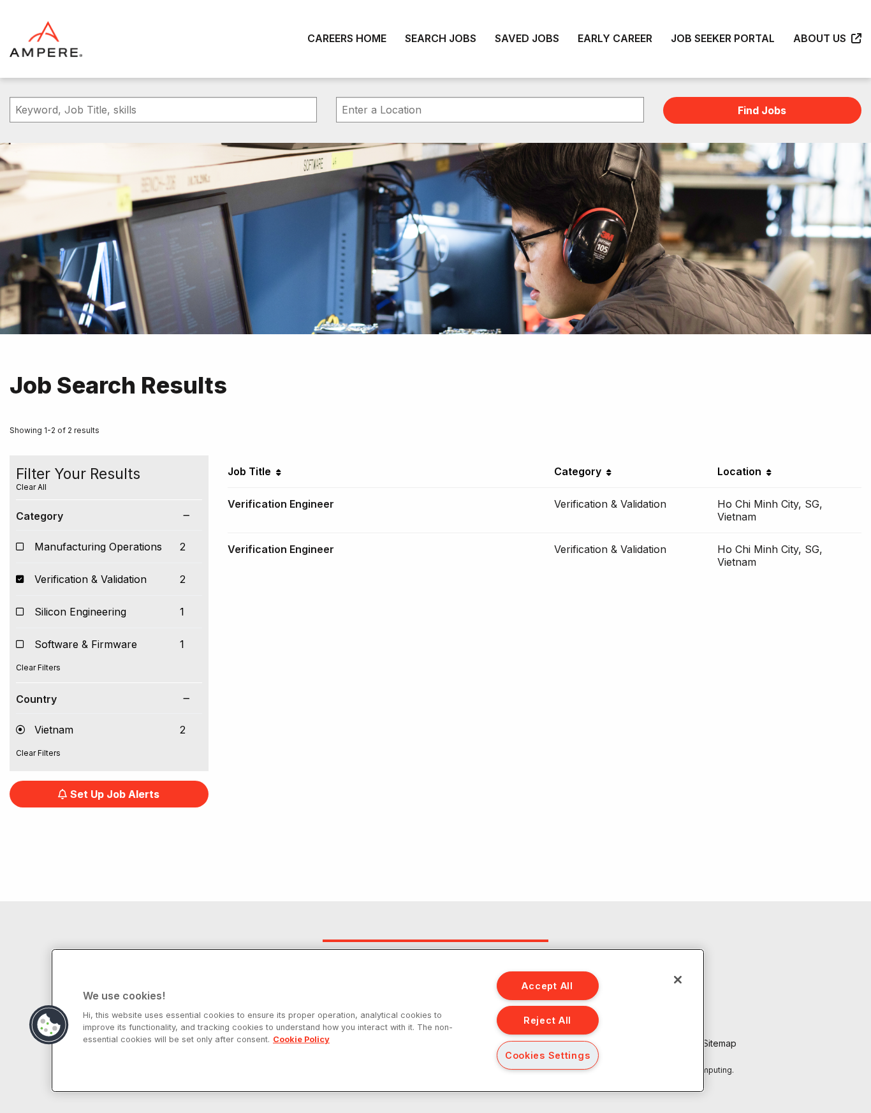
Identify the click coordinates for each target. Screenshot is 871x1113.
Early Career (615, 38)
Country (36, 699)
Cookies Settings (547, 1055)
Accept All (547, 985)
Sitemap (719, 1043)
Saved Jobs (527, 38)
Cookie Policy (301, 1039)
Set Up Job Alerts (114, 794)
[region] (378, 1020)
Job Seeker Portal (723, 38)
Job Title (252, 471)
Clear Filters (38, 667)
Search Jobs (440, 38)
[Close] (678, 980)
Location (741, 471)
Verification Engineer (281, 504)
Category (39, 516)
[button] (49, 1025)
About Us (822, 38)
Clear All (31, 487)
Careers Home (346, 38)
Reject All (547, 1020)
